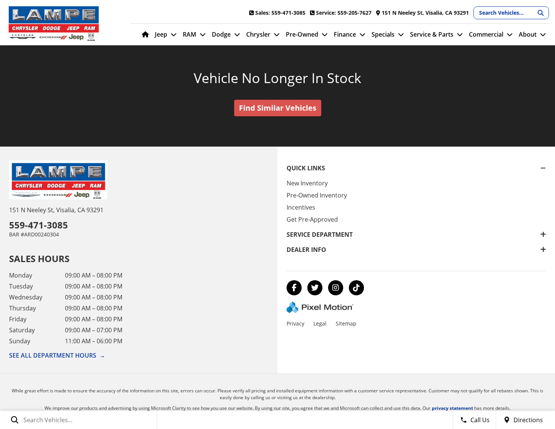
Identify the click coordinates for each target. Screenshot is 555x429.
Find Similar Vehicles (277, 108)
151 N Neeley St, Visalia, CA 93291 (56, 210)
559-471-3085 (38, 225)
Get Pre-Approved (312, 219)
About (527, 34)
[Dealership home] (62, 23)
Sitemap (346, 323)
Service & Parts (431, 34)
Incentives (301, 207)
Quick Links (306, 168)
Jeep (161, 34)
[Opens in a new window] (294, 287)
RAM (189, 34)
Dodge (221, 34)
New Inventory (307, 183)
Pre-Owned (302, 34)
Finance (345, 34)
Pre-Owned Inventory (317, 195)
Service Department (320, 234)
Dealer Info (306, 249)
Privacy (295, 323)
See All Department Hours (57, 355)
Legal (320, 323)
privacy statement (452, 408)
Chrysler (258, 34)
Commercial (486, 34)
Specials (383, 34)
